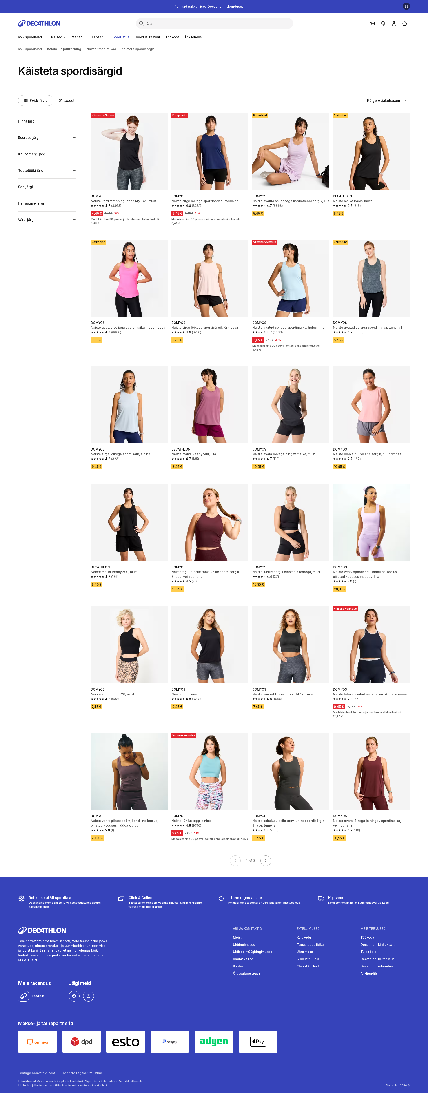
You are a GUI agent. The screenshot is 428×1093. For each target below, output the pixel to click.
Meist (237, 937)
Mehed (77, 37)
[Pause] (406, 6)
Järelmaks (305, 952)
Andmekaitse (243, 959)
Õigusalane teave (247, 973)
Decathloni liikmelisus (378, 959)
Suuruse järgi (29, 137)
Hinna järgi (26, 121)
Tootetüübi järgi (31, 170)
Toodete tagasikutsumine (82, 1073)
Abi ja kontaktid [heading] (247, 928)
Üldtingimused (244, 944)
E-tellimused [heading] (308, 928)
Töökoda (172, 37)
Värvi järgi (26, 219)
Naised (57, 37)
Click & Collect (308, 966)
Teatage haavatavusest (36, 1073)
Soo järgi (25, 187)
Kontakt (239, 966)
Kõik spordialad (30, 37)
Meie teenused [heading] (373, 928)
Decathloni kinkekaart (378, 944)
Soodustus (121, 37)
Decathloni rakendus (377, 966)
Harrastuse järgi (31, 203)
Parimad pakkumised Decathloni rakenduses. (209, 6)
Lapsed (98, 37)
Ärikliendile (193, 37)
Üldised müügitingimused (252, 952)
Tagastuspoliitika (310, 944)
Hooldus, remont (147, 37)
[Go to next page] (265, 860)
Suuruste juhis (308, 959)
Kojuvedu (304, 937)
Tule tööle (368, 952)
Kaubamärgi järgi (32, 154)
